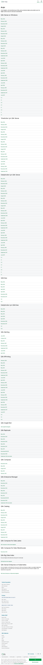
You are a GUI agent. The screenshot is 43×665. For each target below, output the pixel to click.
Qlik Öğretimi (4, 589)
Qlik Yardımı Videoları (6, 584)
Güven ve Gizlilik (5, 620)
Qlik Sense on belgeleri (10, 573)
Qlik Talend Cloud (5, 601)
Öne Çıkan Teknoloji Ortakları (7, 626)
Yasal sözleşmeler (5, 656)
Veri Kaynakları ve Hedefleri (7, 628)
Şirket (3, 635)
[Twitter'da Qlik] (36, 654)
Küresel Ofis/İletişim (5, 648)
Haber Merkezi (4, 646)
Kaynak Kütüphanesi (5, 592)
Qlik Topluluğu (31, 653)
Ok (35, 659)
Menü (41, 2)
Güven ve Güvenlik (5, 618)
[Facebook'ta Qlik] (40, 654)
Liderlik (3, 637)
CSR (2, 638)
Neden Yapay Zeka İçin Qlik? (7, 623)
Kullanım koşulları (33, 656)
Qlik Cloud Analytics (5, 607)
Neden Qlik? (4, 617)
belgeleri (5, 426)
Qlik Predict (4, 610)
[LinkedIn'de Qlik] (38, 654)
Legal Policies (19, 656)
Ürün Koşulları (12, 656)
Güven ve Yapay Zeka (6, 622)
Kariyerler (3, 644)
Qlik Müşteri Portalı (5, 590)
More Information (35, 662)
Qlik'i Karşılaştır (5, 625)
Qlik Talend (4, 599)
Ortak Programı (5, 643)
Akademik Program (5, 641)
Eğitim (3, 587)
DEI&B (3, 640)
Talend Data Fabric (5, 602)
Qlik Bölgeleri (4, 630)
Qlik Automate (4, 612)
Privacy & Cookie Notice (18, 663)
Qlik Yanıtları (4, 608)
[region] (21, 661)
